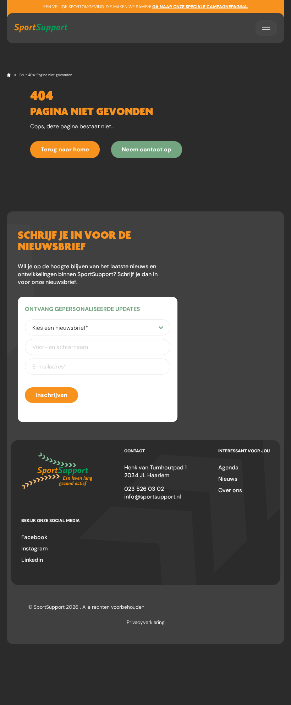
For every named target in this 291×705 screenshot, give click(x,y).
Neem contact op (146, 149)
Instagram (34, 548)
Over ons (230, 490)
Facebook (34, 537)
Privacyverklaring (146, 622)
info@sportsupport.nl (152, 496)
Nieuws (227, 479)
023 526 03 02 (144, 489)
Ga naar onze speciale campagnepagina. (200, 7)
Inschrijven (51, 395)
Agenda (228, 467)
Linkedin (32, 560)
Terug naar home (65, 149)
